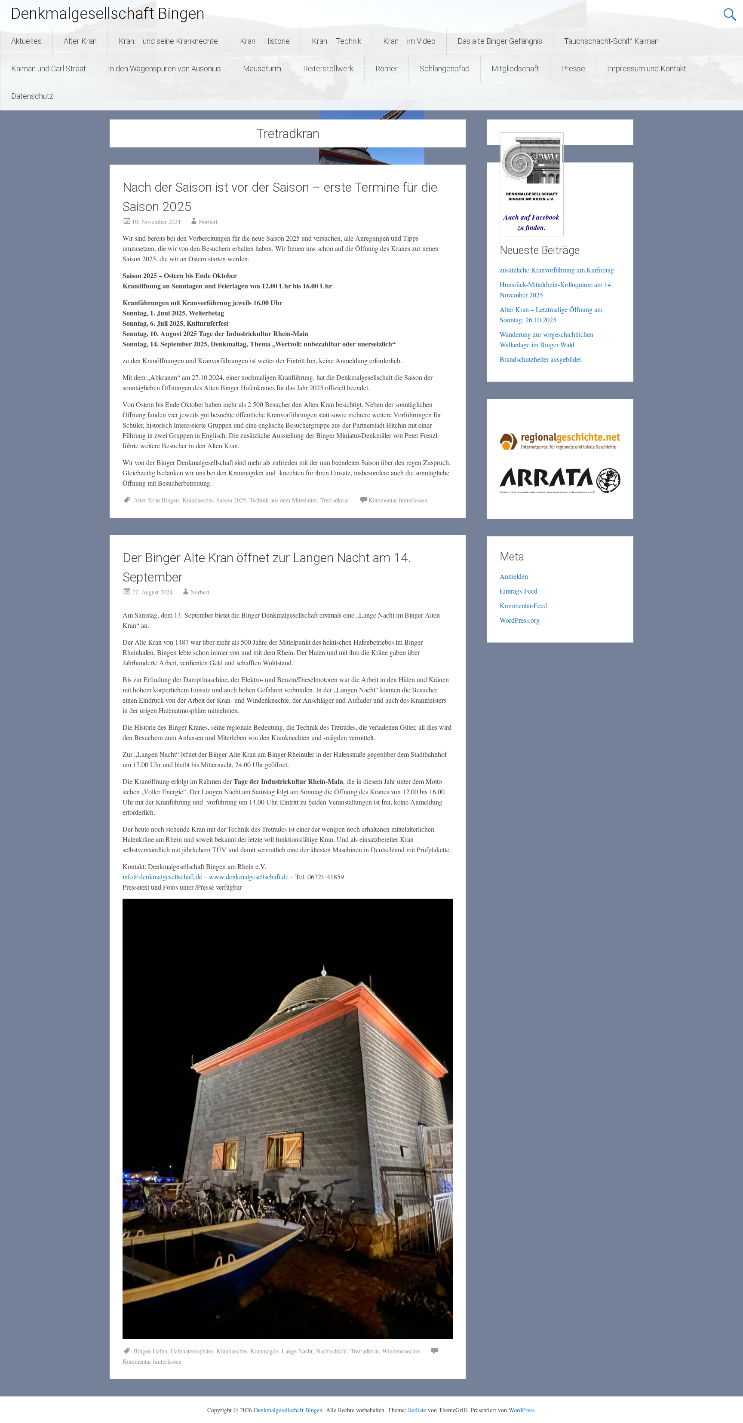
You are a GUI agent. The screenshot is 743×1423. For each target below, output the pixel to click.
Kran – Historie (265, 41)
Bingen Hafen (150, 1351)
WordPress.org (520, 619)
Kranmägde (264, 1351)
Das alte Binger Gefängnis (499, 41)
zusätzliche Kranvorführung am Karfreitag (557, 269)
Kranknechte (197, 500)
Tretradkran (334, 500)
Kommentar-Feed (523, 605)
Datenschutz (32, 96)
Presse (573, 68)
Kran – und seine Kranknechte (168, 41)
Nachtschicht (331, 1351)
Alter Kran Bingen (156, 500)
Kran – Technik (336, 41)
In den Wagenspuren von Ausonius (164, 68)
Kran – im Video (409, 41)
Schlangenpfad (445, 68)
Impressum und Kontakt (646, 68)
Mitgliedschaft (515, 68)
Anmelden (514, 576)
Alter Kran (80, 41)
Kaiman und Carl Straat (48, 68)
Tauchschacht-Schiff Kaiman (611, 41)
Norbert (208, 221)
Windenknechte (401, 1351)
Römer (386, 68)
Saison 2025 (231, 500)
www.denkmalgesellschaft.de (249, 876)
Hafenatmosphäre (192, 1351)
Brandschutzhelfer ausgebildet (540, 359)
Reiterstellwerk (328, 68)
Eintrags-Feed (518, 590)
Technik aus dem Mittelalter (283, 500)
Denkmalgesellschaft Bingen (108, 14)
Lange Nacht (297, 1351)
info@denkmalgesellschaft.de (162, 876)
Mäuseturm (262, 68)
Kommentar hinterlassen (397, 500)
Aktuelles (26, 41)
